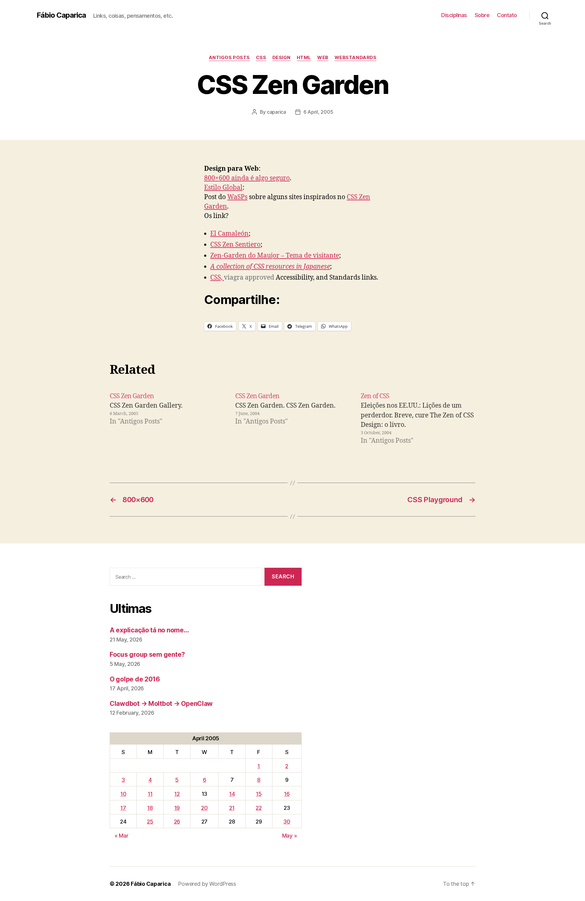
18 (150, 808)
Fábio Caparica (61, 15)
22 (258, 808)
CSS (261, 57)
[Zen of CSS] (418, 419)
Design (281, 57)
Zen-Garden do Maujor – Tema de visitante (274, 256)
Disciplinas (454, 15)
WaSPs (237, 197)
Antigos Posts (229, 57)
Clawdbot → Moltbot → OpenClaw (161, 703)
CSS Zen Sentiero (235, 245)
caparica (276, 112)
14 (232, 794)
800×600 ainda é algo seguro (247, 178)
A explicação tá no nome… (149, 630)
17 (123, 808)
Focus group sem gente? (147, 654)
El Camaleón (229, 234)
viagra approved (249, 278)
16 (286, 794)
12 (176, 794)
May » (289, 835)
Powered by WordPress (207, 884)
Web (322, 57)
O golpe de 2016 (135, 679)
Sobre (482, 15)
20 (204, 808)
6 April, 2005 (318, 112)
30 (286, 821)
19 (177, 808)
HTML (304, 57)
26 (177, 821)
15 (258, 794)
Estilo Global (223, 188)
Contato (507, 15)
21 (231, 808)
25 (150, 821)
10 (123, 794)
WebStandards (356, 57)
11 (150, 794)
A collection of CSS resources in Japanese (270, 267)
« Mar (122, 835)
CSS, (217, 278)
